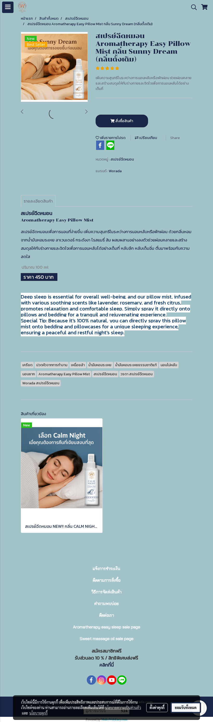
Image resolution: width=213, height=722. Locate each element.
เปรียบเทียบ (147, 138)
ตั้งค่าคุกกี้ (157, 707)
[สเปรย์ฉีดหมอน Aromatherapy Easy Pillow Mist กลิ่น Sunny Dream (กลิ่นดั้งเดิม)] (54, 67)
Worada (115, 171)
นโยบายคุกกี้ (38, 713)
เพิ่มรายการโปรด (112, 138)
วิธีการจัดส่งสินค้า (106, 592)
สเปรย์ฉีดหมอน (122, 159)
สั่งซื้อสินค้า (124, 121)
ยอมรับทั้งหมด (186, 707)
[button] (192, 7)
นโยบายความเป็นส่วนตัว (123, 707)
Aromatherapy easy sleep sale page (106, 627)
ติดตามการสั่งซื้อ (107, 580)
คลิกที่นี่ (106, 664)
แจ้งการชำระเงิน (106, 568)
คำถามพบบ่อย (106, 603)
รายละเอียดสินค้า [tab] (38, 201)
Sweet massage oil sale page (107, 638)
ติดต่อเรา (106, 615)
